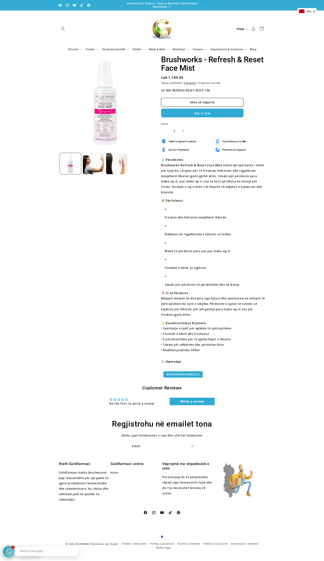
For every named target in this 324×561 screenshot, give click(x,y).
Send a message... (32, 551)
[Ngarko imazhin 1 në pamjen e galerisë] (70, 163)
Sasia (164, 123)
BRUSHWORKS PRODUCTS (183, 374)
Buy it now (202, 113)
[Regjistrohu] (192, 446)
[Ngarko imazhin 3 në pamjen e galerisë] (116, 163)
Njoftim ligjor (163, 547)
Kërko (114, 473)
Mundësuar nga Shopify (105, 543)
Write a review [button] (192, 401)
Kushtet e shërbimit (189, 543)
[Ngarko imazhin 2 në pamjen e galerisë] (93, 163)
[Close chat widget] (75, 542)
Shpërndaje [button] (173, 361)
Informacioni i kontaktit (244, 543)
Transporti (189, 82)
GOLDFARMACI (83, 543)
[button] (63, 29)
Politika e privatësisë (162, 543)
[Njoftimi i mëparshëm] (122, 5)
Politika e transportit (215, 543)
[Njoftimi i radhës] (202, 5)
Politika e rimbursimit (134, 543)
